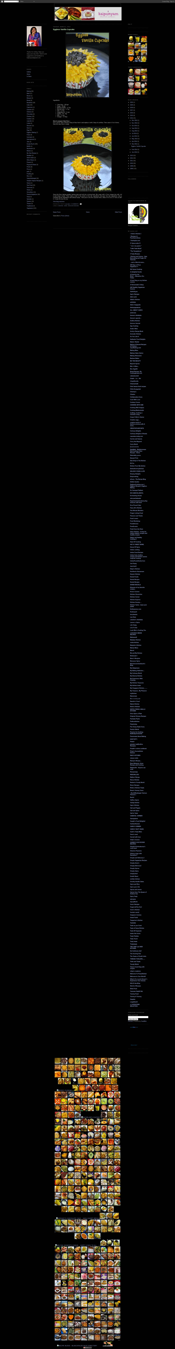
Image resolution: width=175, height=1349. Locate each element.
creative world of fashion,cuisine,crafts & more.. (137, 424)
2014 (131, 118)
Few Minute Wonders (136, 510)
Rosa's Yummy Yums (136, 790)
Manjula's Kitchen (135, 645)
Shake (28, 190)
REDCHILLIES (134, 774)
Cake (28, 105)
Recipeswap (134, 772)
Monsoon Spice (135, 661)
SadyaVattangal (31, 178)
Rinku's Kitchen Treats (137, 788)
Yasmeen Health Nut (136, 991)
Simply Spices (134, 868)
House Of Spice (135, 547)
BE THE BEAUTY (135, 361)
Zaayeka (132, 999)
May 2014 (135, 138)
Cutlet (28, 123)
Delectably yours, (135, 455)
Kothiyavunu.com (135, 609)
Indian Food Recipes (136, 552)
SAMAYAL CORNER (136, 816)
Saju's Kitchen (134, 805)
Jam (28, 141)
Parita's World (134, 729)
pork (28, 171)
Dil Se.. (132, 463)
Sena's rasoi (134, 834)
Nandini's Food (135, 701)
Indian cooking (135, 549)
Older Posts (118, 212)
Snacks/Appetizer (32, 194)
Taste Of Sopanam (136, 931)
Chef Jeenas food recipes (138, 386)
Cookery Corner (135, 402)
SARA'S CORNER (135, 826)
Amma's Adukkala (135, 315)
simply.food (134, 873)
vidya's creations (135, 971)
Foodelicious (134, 523)
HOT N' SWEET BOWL (137, 544)
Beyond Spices (135, 363)
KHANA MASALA (135, 584)
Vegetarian (30, 208)
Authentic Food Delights (137, 339)
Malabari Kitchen (135, 640)
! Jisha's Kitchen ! (135, 233)
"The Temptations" (136, 251)
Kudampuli (133, 612)
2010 (131, 163)
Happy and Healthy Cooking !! (136, 538)
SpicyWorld (133, 901)
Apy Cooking (134, 326)
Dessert (29, 125)
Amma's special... (135, 318)
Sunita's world (134, 912)
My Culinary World (136, 673)
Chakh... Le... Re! (135, 378)
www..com (134, 1027)
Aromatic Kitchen (135, 334)
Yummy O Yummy (135, 996)
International (30, 139)
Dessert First (134, 458)
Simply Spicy (134, 871)
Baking (29, 91)
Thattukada (133, 944)
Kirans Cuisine (134, 591)
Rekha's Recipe (135, 777)
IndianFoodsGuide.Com (137, 561)
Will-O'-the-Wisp (135, 983)
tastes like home (135, 933)
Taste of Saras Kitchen (137, 928)
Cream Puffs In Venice (137, 417)
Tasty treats (133, 941)
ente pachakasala (135, 498)
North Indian (30, 157)
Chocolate (30, 114)
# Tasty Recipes (135, 254)
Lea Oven (133, 617)
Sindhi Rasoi (134, 876)
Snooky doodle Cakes (137, 881)
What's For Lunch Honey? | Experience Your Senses (138, 979)
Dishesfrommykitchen (137, 468)
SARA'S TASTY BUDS (137, 829)
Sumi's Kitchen (135, 909)
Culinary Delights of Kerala (138, 433)
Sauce (28, 183)
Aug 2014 (135, 131)
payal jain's (133, 739)
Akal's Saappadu (135, 305)
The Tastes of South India (138, 956)
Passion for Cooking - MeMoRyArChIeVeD (137, 732)
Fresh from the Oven (136, 529)
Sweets (29, 201)
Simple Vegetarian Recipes (138, 860)
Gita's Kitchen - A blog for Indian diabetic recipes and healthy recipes (138, 533)
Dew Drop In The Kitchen (138, 460)
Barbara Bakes (134, 358)
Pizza (28, 169)
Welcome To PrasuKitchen (138, 973)
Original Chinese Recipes (138, 716)
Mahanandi (133, 637)
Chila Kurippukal (135, 389)
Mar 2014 (135, 144)
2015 (131, 115)
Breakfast (29, 102)
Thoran (29, 203)
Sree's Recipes (134, 904)
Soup (28, 196)
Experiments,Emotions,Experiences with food (138, 501)
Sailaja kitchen (134, 802)
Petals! (132, 741)
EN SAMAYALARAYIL (136, 493)
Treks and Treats (135, 961)
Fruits (28, 135)
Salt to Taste (134, 813)
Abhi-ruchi (133, 297)
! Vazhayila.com (135, 240)
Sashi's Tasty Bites (136, 832)
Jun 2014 (135, 136)
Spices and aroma (135, 889)
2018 (131, 107)
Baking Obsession (136, 355)
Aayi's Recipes (134, 294)
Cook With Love (135, 399)
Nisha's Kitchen (135, 706)
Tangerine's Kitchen (136, 920)
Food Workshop (135, 521)
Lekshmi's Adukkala (136, 619)
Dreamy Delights (135, 474)
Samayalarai (134, 818)
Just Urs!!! (133, 566)
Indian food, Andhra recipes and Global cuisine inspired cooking (138, 556)
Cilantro (132, 394)
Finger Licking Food (136, 513)
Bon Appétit (134, 369)
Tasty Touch (134, 939)
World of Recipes (135, 986)
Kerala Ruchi (30, 144)
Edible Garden (134, 482)
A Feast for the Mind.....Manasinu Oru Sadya (137, 276)
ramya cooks (134, 758)
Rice (28, 176)
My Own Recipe (31, 153)
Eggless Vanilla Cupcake (63, 29)
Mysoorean (133, 696)
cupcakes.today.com (136, 436)
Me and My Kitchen (136, 653)
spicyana (133, 899)
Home (28, 74)
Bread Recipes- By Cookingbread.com (136, 372)
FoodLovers (134, 526)
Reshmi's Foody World (137, 782)
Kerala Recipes (134, 579)
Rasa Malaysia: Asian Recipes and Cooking (137, 764)
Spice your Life (135, 887)
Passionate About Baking (138, 736)
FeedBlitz (144, 1021)
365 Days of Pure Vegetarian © (135, 265)
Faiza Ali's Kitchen (136, 508)
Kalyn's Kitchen (135, 569)
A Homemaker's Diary (137, 284)
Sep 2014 (135, 128)
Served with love (135, 837)
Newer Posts (57, 212)
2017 (131, 110)
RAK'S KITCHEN (135, 755)
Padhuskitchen (134, 721)
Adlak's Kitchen (135, 299)
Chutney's (133, 391)
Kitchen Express (135, 599)
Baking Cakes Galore (136, 353)
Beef (28, 93)
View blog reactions (59, 201)
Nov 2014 (135, 123)
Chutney (29, 116)
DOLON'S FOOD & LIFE (137, 471)
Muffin (28, 146)
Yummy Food (134, 994)
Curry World (134, 444)
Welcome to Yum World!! (138, 976)
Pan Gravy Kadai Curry (137, 727)
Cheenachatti (134, 383)
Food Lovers (134, 518)
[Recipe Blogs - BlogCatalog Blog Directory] (77, 1345)
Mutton (29, 151)
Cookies (29, 118)
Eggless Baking (31, 132)
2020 (131, 105)
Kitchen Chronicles (136, 594)
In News (29, 76)
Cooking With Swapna (137, 407)
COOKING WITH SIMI (136, 405)
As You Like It (134, 336)
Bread (28, 100)
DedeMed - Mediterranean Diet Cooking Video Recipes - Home (138, 451)
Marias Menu (134, 648)
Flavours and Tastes (136, 516)
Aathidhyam (134, 291)
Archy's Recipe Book (136, 331)
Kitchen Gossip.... (135, 602)
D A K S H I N (134, 447)
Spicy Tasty (133, 896)
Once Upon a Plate (136, 713)
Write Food (133, 988)
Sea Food (29, 185)
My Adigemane (134, 668)
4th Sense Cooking (136, 269)
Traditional (30, 206)
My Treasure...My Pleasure (138, 691)
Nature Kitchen (134, 704)
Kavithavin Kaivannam (137, 571)
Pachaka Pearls (135, 719)
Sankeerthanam (135, 824)
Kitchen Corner (135, 597)
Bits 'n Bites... (134, 366)
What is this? (134, 1045)
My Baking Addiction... (137, 670)
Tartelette (133, 923)
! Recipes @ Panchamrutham (135, 237)
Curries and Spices (136, 439)
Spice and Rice (135, 884)
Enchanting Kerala (136, 495)
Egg (28, 130)
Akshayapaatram (135, 307)
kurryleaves (133, 614)
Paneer (29, 162)
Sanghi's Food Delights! (137, 821)
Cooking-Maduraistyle (137, 410)
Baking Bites (134, 350)
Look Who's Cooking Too (138, 630)
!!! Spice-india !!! (135, 243)
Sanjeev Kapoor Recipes (34, 180)
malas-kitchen (134, 642)
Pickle (28, 167)
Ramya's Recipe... (135, 761)
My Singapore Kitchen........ (138, 688)
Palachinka (133, 724)
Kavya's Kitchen (135, 574)
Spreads (29, 199)
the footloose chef (135, 951)
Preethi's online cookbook (138, 748)
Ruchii (132, 797)
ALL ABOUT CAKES (136, 310)
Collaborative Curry (136, 397)
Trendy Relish (134, 964)
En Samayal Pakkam (136, 490)
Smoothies (30, 192)
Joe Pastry (133, 563)
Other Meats (30, 160)
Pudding (29, 174)
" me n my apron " (136, 246)
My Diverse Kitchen (136, 676)
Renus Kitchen (134, 780)
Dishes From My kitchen (137, 466)
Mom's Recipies (135, 658)
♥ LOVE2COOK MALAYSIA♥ (135, 1005)
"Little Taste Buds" (136, 248)
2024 (131, 102)
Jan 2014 (135, 152)
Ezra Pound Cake (135, 505)
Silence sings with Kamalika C (136, 854)
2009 (131, 166)
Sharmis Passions (136, 851)
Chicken (29, 109)
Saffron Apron (134, 800)
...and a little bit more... (137, 262)
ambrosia (133, 313)
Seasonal (29, 187)
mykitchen (133, 693)
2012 (131, 158)
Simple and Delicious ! (137, 858)
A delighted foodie (136, 272)
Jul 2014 (134, 133)
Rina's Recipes (134, 785)
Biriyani (29, 98)
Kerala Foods (134, 577)
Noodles (29, 155)
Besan (28, 96)
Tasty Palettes (134, 936)
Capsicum (30, 107)
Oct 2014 (135, 125)
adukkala (133, 302)
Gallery (29, 72)
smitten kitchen (135, 879)
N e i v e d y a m (135, 698)
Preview (130, 1021)
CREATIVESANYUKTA (137, 428)
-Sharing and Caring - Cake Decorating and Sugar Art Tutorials (138, 258)
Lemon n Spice (135, 622)
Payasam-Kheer (31, 164)
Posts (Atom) (65, 215)
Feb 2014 (135, 149)
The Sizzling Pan (135, 953)
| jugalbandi (134, 1002)
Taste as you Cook (136, 925)
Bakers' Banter (134, 342)
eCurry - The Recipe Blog (138, 479)
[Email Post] (80, 203)
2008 (131, 168)
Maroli (132, 650)
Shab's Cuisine (135, 839)
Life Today (133, 625)
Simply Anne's (134, 863)
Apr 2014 (134, 141)
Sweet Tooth (134, 917)
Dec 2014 (135, 120)
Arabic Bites (134, 328)
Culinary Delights (135, 431)
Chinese (29, 112)
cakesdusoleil (134, 376)
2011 (131, 160)
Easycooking (134, 476)
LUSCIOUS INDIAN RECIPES (136, 633)
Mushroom (30, 148)
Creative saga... (135, 420)
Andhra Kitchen (135, 320)
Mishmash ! (133, 656)
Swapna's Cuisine (135, 915)
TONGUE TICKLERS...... (137, 959)
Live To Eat (133, 627)
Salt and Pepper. (135, 808)
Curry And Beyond (136, 441)
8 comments (74, 203)
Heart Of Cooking (135, 542)
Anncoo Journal (135, 323)
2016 (131, 113)
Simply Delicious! (135, 865)
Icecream (29, 137)
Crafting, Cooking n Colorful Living (136, 413)
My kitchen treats (135, 685)
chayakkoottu (134, 381)
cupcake (29, 121)
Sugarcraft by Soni (136, 907)
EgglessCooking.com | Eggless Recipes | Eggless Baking (138, 486)
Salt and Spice (134, 810)
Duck (28, 128)
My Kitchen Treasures (137, 683)
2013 (131, 155)
